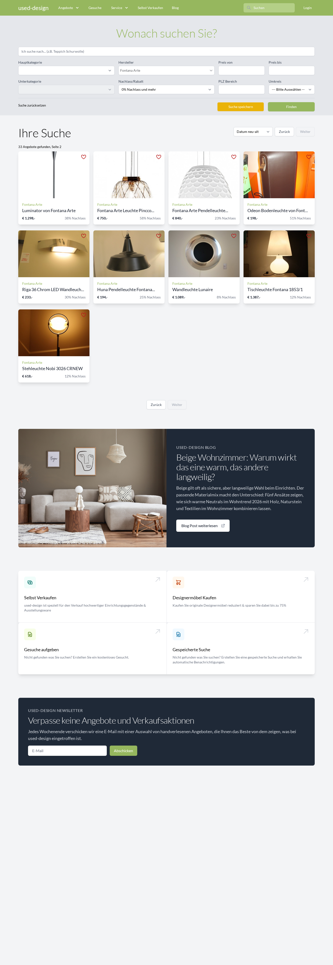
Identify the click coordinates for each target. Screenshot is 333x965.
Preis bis (275, 62)
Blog (175, 8)
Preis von (225, 62)
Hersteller (126, 62)
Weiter (305, 131)
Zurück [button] (284, 131)
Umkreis (275, 81)
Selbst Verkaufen (150, 8)
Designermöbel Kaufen (194, 597)
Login (308, 8)
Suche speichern (240, 107)
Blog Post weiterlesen (199, 525)
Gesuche (94, 8)
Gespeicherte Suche (191, 649)
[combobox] (164, 70)
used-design (33, 7)
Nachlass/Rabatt (130, 81)
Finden (291, 107)
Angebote (65, 8)
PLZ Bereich (227, 81)
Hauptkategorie (30, 62)
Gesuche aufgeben (41, 649)
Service (116, 8)
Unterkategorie (29, 81)
